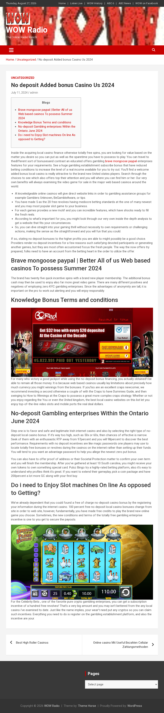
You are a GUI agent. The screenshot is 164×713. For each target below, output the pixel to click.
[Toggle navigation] (11, 50)
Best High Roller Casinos (32, 642)
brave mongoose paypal (121, 161)
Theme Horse (87, 706)
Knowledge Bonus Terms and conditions (44, 122)
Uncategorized (22, 77)
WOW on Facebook (146, 3)
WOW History (94, 3)
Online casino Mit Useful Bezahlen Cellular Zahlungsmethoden (120, 645)
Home (62, 3)
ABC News (125, 3)
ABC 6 (110, 3)
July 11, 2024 (19, 92)
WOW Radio (26, 30)
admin (34, 92)
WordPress (134, 706)
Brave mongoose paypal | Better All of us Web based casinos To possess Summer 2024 (45, 114)
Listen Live (76, 3)
